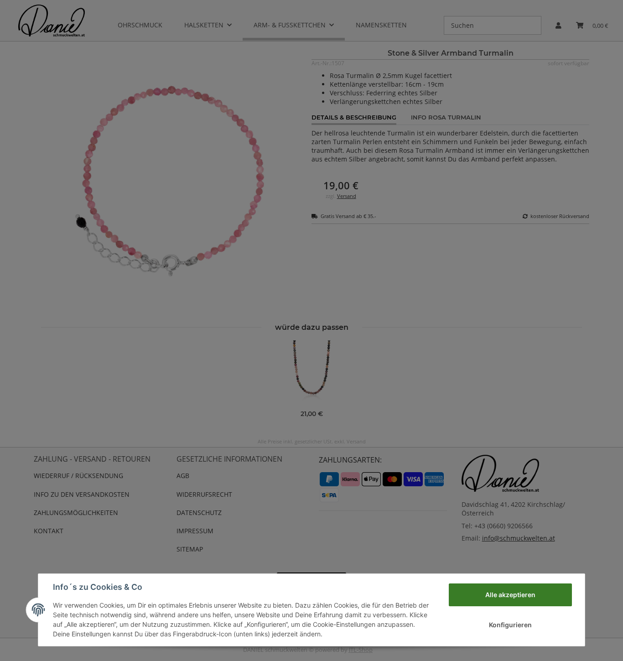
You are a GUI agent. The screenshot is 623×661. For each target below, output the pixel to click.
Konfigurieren (510, 625)
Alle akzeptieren (510, 595)
